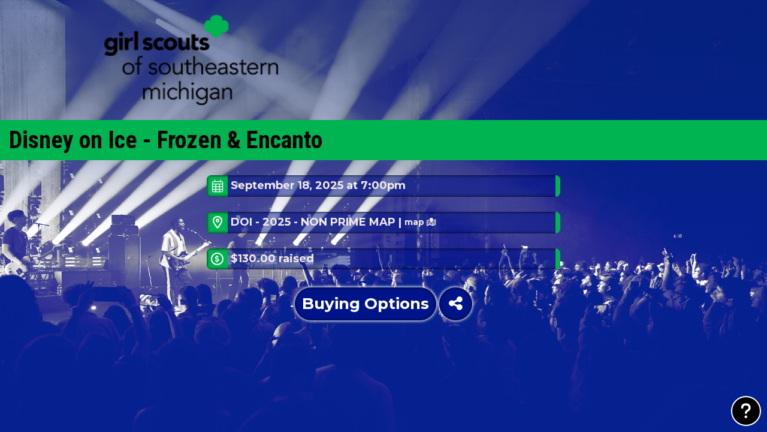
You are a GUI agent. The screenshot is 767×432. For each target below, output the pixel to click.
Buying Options (365, 303)
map (415, 222)
